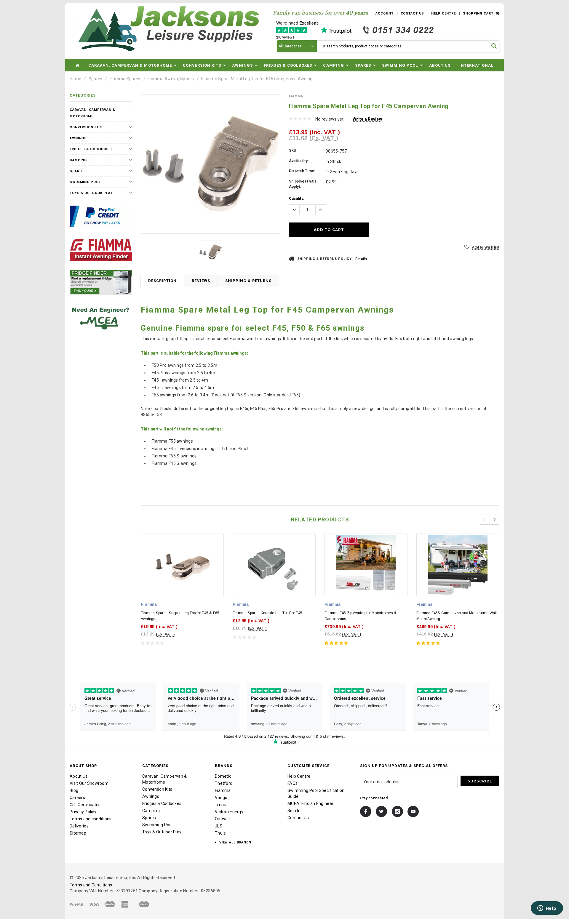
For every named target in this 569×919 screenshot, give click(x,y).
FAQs (292, 783)
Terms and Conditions (91, 885)
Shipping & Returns (248, 280)
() (481, 13)
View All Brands (235, 842)
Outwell (222, 818)
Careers (77, 797)
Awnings (78, 138)
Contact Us (298, 817)
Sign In (294, 810)
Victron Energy (229, 811)
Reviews (201, 280)
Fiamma (223, 790)
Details (361, 259)
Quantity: (296, 198)
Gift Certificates (85, 804)
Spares (96, 78)
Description (162, 280)
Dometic (223, 776)
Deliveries (79, 826)
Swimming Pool (85, 182)
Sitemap (78, 833)
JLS (218, 826)
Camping (78, 160)
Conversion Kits (86, 127)
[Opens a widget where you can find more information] (546, 908)
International (476, 65)
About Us (439, 65)
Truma (221, 804)
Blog (74, 790)
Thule (220, 833)
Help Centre (298, 776)
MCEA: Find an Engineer (310, 803)
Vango (221, 797)
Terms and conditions (91, 818)
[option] (210, 164)
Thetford (223, 783)
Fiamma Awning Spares (171, 78)
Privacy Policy (83, 811)
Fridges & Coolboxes (91, 149)
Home (75, 78)
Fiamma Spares (125, 78)
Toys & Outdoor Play (91, 193)
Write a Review (367, 119)
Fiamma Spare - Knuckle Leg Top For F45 (267, 613)
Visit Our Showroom (89, 783)
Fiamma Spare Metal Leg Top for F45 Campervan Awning (256, 78)
